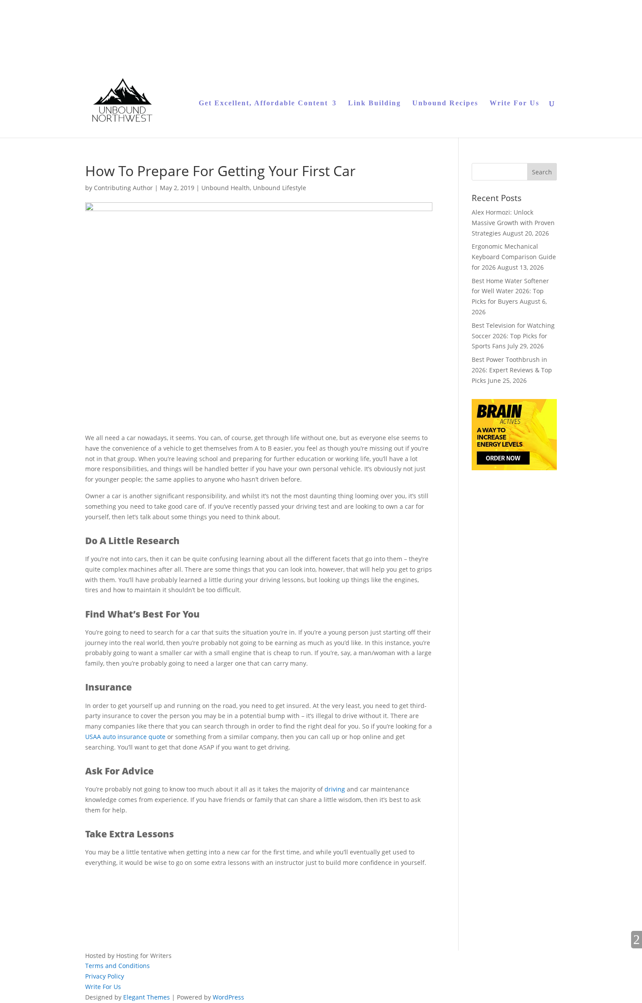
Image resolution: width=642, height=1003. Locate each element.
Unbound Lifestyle (279, 188)
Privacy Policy (104, 976)
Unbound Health (225, 188)
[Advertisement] (187, 887)
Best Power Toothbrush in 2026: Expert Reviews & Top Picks (512, 370)
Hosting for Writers (144, 955)
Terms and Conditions (117, 965)
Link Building (374, 103)
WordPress (228, 997)
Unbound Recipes (445, 103)
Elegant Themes (146, 997)
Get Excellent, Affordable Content (263, 103)
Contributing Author (123, 188)
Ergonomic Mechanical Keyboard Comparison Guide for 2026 (514, 256)
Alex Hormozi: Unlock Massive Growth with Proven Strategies (513, 222)
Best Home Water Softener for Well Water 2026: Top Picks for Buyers (510, 291)
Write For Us (514, 103)
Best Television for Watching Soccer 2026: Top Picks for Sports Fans (513, 336)
